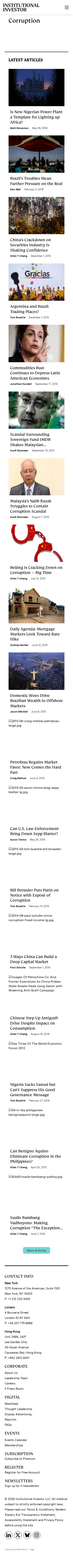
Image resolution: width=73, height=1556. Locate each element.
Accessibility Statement (21, 1520)
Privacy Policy (53, 1520)
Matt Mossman (19, 128)
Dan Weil (15, 189)
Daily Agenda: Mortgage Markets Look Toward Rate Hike (35, 634)
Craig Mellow (18, 778)
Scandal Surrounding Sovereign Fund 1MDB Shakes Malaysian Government (30, 442)
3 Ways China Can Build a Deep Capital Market (33, 959)
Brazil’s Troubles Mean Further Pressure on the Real (36, 181)
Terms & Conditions (40, 1509)
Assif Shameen (19, 450)
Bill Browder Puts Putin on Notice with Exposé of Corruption (34, 895)
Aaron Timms (18, 839)
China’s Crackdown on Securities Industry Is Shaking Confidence (30, 245)
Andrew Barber (19, 645)
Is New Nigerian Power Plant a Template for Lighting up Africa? (36, 117)
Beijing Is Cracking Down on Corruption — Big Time (36, 570)
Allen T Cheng (18, 255)
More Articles (36, 1250)
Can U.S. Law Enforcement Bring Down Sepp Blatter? (34, 831)
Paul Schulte (18, 967)
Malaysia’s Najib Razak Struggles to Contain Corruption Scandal (30, 506)
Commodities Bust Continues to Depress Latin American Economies (35, 373)
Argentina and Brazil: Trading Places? (29, 309)
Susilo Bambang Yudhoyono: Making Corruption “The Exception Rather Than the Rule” (35, 1225)
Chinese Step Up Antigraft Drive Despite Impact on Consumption (34, 1023)
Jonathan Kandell (21, 384)
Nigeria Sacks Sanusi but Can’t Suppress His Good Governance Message (32, 1089)
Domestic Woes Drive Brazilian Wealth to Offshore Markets (36, 700)
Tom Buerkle (17, 317)
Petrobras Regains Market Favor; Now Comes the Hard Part (35, 767)
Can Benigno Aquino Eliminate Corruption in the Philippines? (35, 1156)
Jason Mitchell (19, 711)
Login (31, 1549)
